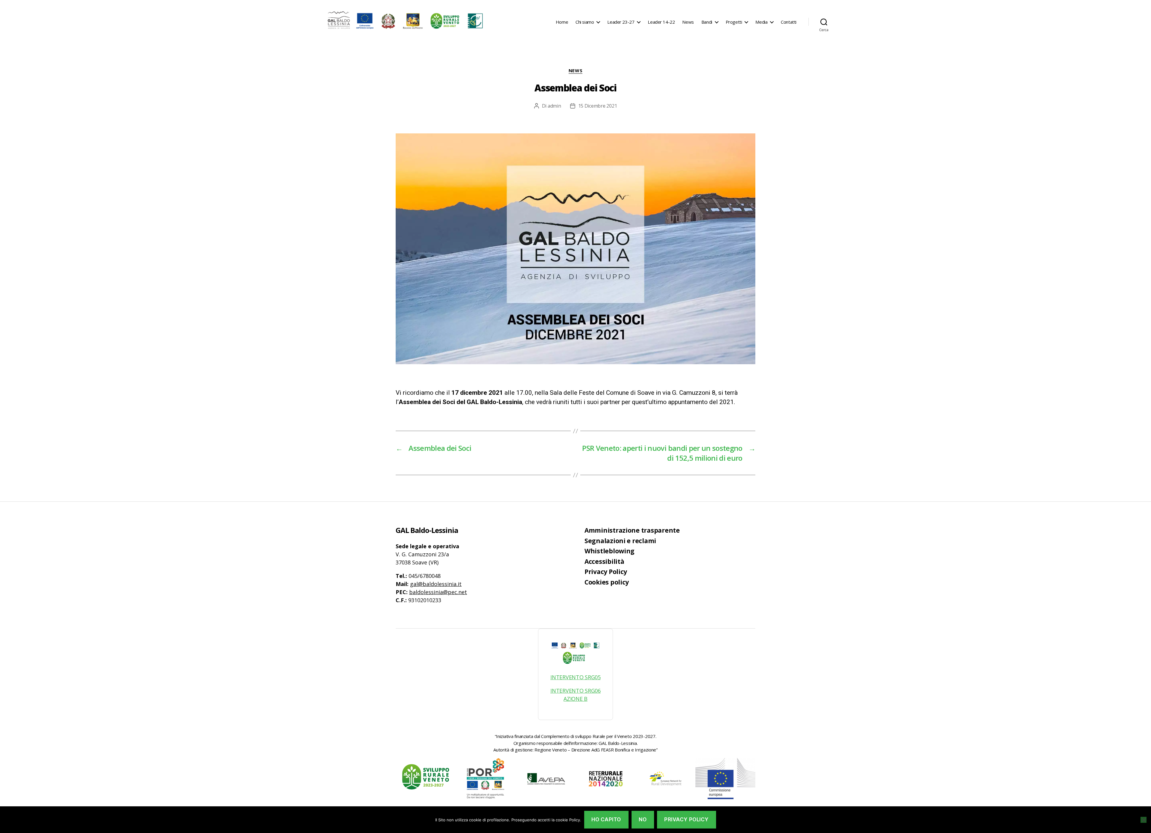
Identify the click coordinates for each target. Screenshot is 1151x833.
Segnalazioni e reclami (620, 541)
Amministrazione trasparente (632, 530)
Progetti (734, 22)
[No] (1144, 820)
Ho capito (606, 820)
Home (562, 22)
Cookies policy (606, 582)
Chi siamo (585, 22)
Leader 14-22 (661, 22)
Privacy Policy (605, 571)
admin (554, 106)
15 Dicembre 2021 (597, 106)
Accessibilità (604, 561)
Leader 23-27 (620, 22)
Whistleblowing (609, 551)
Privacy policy (686, 820)
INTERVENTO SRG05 (575, 677)
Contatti (788, 22)
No (643, 820)
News (688, 22)
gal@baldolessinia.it (436, 584)
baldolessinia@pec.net (438, 592)
